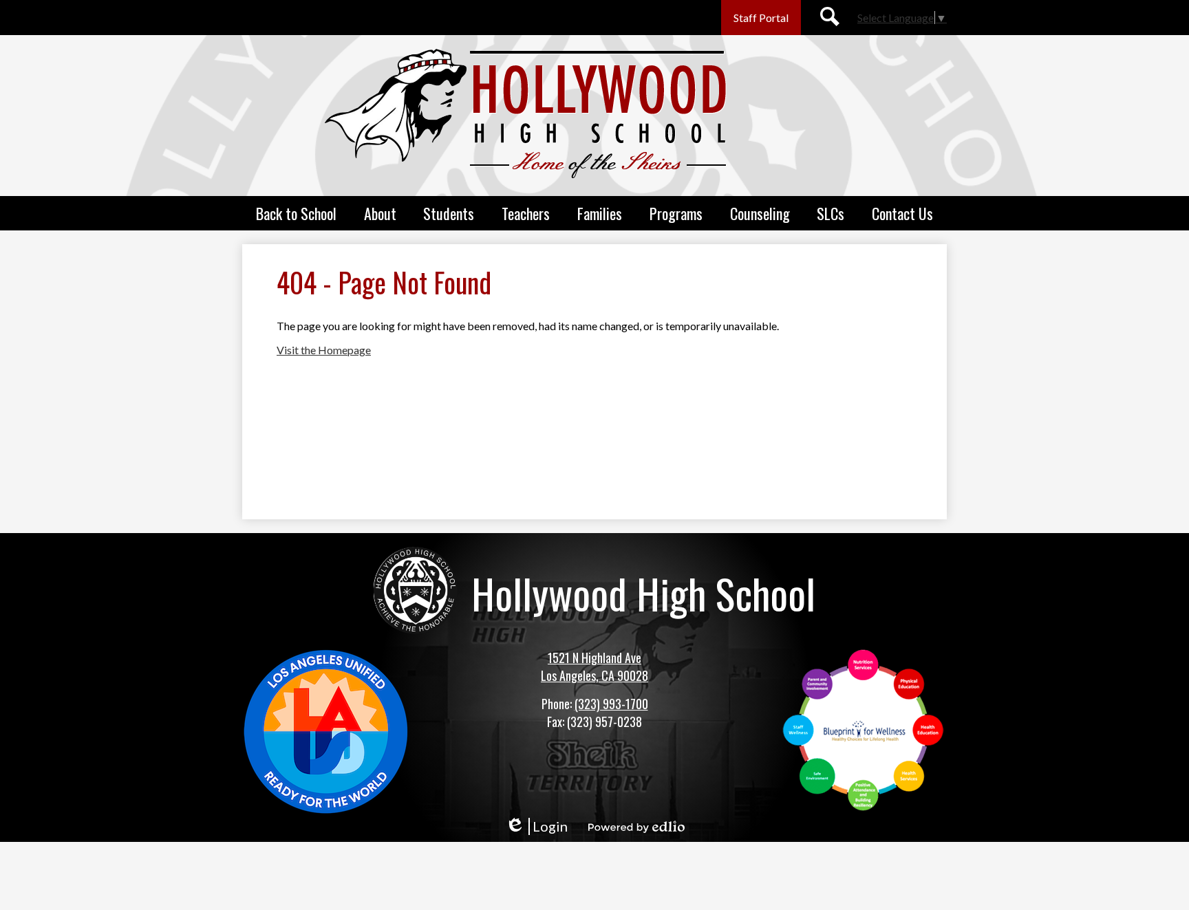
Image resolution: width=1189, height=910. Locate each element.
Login (536, 826)
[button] (296, 213)
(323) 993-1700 (611, 704)
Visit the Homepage (324, 349)
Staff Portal (761, 17)
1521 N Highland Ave (594, 658)
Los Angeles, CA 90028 (594, 675)
